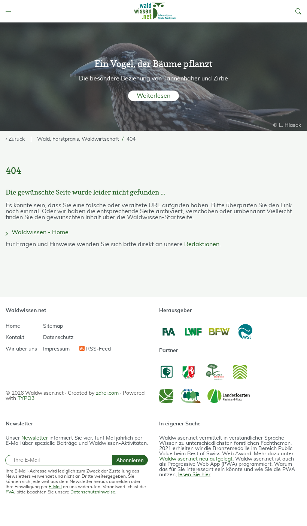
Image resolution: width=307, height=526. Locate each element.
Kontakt (15, 337)
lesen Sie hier (194, 474)
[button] (298, 11)
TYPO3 (26, 398)
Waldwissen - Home (40, 232)
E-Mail (55, 486)
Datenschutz (58, 337)
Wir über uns (21, 349)
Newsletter (34, 438)
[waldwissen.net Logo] (154, 11)
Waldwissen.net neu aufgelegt (195, 459)
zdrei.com (107, 393)
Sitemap (53, 326)
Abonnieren (130, 460)
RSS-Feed (98, 349)
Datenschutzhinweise (92, 492)
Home (13, 326)
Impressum (56, 349)
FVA (10, 492)
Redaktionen (201, 244)
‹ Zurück (15, 139)
